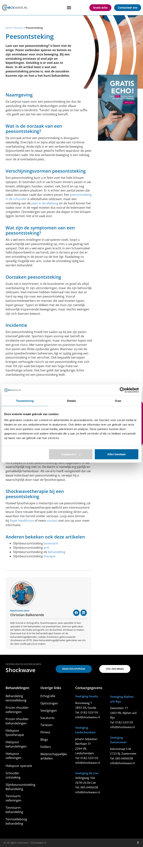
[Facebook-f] (137, 842)
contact (52, 521)
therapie (49, 556)
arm (46, 548)
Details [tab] (71, 400)
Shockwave (20, 670)
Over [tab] (118, 400)
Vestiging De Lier (87, 773)
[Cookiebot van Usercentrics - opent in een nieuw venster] (122, 390)
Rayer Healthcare (22, 521)
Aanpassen (68, 454)
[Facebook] (76, 613)
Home (9, 27)
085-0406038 (89, 787)
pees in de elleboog (44, 203)
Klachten (18, 27)
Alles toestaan (116, 454)
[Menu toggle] (69, 7)
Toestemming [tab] (25, 400)
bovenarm (51, 543)
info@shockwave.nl (87, 717)
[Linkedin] (83, 613)
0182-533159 (89, 712)
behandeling (56, 552)
